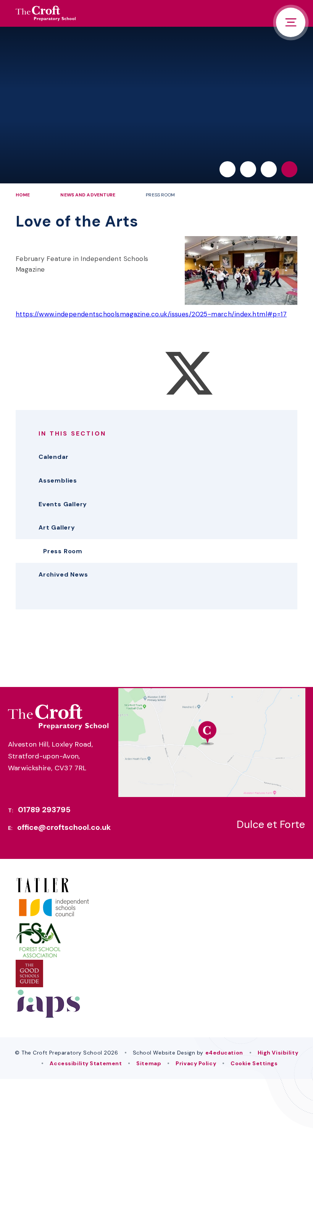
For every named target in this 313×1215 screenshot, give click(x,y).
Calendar (53, 457)
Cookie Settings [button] (254, 1063)
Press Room (160, 195)
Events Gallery (63, 504)
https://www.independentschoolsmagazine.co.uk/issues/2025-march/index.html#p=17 (151, 314)
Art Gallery (57, 527)
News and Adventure (87, 195)
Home (23, 195)
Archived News (63, 574)
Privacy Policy (196, 1063)
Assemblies (58, 480)
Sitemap (148, 1063)
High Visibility (278, 1052)
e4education (224, 1052)
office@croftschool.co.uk (64, 827)
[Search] (289, 169)
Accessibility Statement (86, 1063)
